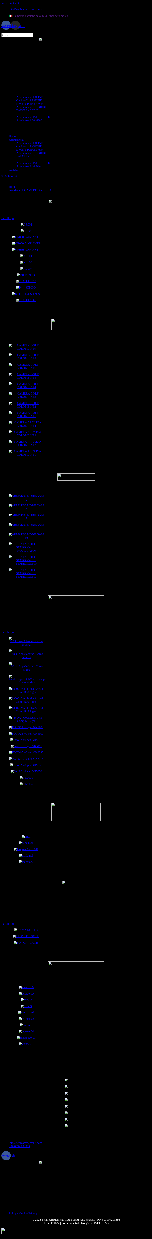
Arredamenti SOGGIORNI (32, 107)
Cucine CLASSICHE (29, 100)
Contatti (13, 123)
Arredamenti (16, 93)
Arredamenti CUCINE (29, 97)
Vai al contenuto (10, 3)
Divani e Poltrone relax (29, 103)
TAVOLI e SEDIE (27, 110)
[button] (76, 130)
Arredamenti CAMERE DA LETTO (38, 113)
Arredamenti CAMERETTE (33, 117)
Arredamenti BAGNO (29, 120)
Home (12, 90)
